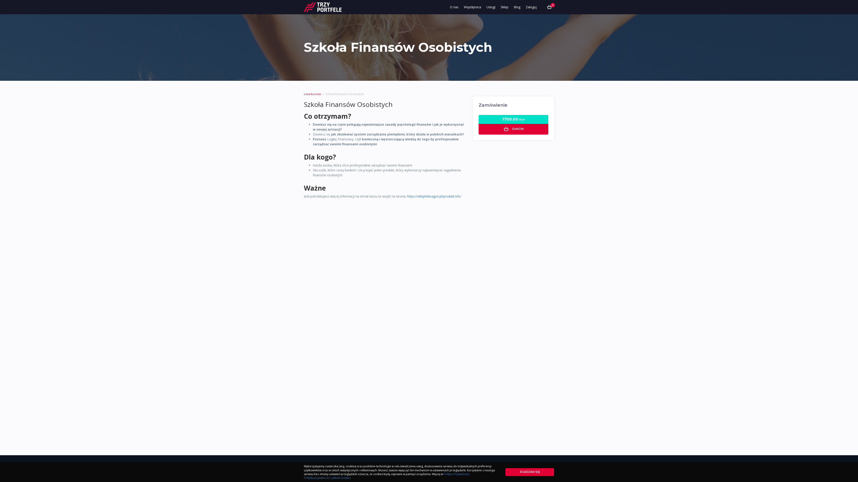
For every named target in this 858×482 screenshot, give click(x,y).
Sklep (504, 7)
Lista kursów (312, 94)
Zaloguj (531, 7)
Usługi (490, 7)
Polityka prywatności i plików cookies (327, 478)
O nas (454, 7)
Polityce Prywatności (456, 474)
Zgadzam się (530, 472)
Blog (517, 7)
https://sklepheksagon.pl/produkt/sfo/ (434, 196)
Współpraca (472, 7)
